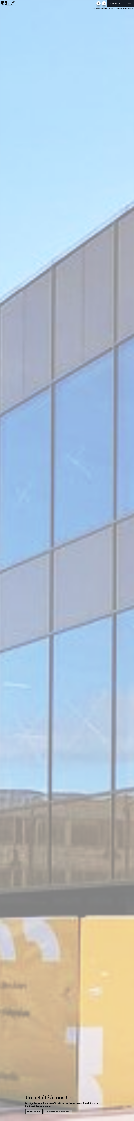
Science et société (128, 8)
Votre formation (96, 8)
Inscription (111, 8)
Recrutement (119, 8)
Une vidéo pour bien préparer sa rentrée (58, 1112)
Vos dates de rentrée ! (34, 1112)
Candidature (104, 8)
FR (104, 3)
